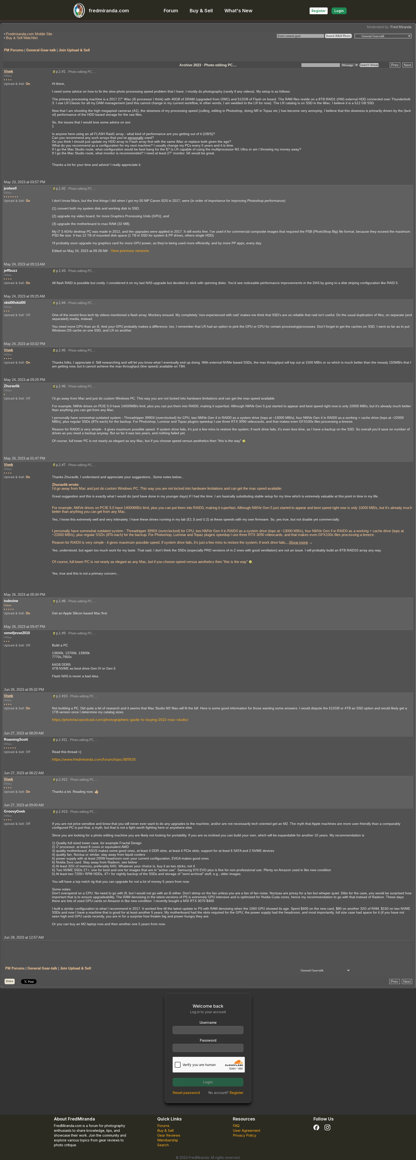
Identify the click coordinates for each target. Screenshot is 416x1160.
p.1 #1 (60, 71)
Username (208, 1022)
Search (163, 1145)
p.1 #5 (60, 350)
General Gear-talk (41, 50)
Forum (171, 11)
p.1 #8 (60, 601)
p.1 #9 (60, 633)
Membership (167, 1140)
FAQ (236, 1125)
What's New (238, 11)
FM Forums (13, 50)
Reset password (186, 1092)
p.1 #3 (60, 271)
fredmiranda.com (109, 11)
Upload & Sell (14, 84)
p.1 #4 (60, 303)
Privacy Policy (244, 1135)
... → (299, 542)
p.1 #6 (60, 386)
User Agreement (246, 1130)
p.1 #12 (61, 779)
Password (208, 1040)
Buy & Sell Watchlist (22, 38)
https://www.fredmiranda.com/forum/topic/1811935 (94, 759)
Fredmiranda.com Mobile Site (29, 34)
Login (339, 11)
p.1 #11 (61, 740)
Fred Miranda (400, 27)
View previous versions (130, 250)
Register (319, 11)
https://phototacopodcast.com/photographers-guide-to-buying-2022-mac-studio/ (120, 719)
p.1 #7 (60, 465)
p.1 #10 (61, 696)
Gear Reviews (168, 1135)
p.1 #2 (60, 188)
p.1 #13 (61, 811)
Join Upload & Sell (74, 50)
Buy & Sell (201, 11)
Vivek (8, 71)
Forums (163, 1125)
